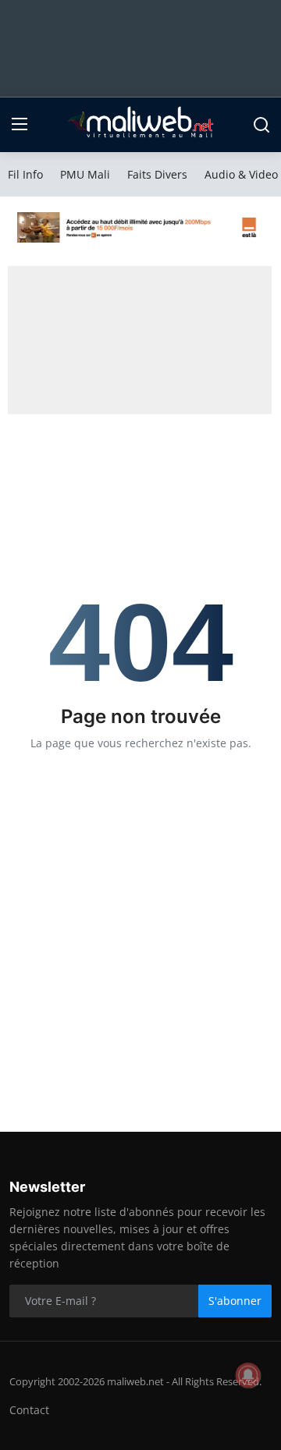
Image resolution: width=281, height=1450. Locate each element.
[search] (261, 125)
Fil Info (25, 174)
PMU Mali (85, 174)
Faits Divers (157, 174)
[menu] (19, 125)
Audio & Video (241, 174)
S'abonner (234, 1300)
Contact (29, 1409)
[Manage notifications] (248, 1375)
